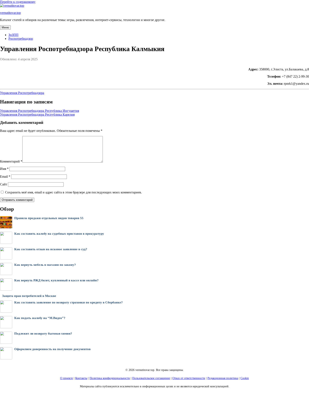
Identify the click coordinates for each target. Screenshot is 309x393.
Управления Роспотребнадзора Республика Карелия (37, 114)
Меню (5, 27)
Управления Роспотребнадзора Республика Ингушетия (39, 110)
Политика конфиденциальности (110, 378)
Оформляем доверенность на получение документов (52, 349)
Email (5, 176)
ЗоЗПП (13, 35)
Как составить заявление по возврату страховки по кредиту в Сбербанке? (68, 302)
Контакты (81, 378)
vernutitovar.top (10, 13)
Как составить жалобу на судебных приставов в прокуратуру (59, 233)
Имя (4, 169)
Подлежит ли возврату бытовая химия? (43, 333)
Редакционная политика (222, 378)
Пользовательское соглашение (151, 378)
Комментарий (11, 161)
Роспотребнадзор (20, 38)
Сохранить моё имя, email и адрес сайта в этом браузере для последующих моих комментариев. (73, 192)
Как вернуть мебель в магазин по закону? (45, 264)
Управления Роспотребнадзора (22, 93)
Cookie (244, 378)
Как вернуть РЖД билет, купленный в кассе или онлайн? (56, 280)
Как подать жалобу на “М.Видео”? (39, 318)
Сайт (3, 184)
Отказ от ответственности (188, 378)
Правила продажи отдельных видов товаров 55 (48, 218)
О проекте (66, 378)
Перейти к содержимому (18, 2)
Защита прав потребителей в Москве (29, 296)
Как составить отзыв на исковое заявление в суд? (50, 249)
